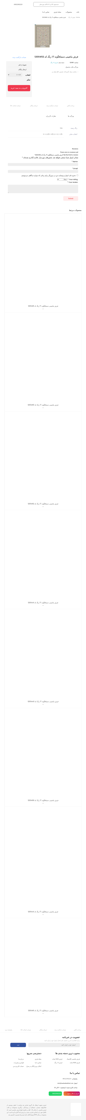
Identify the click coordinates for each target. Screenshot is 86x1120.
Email (75, 168)
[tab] (72, 116)
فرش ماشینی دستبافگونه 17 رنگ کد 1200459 (43, 800)
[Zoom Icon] (52, 47)
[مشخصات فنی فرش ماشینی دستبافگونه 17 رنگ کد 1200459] (43, 754)
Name (75, 161)
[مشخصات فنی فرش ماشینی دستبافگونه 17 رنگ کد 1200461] (43, 259)
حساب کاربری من (18, 1066)
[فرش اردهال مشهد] (74, 4)
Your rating (73, 179)
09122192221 (67, 1079)
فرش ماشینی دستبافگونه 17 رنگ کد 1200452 (43, 504)
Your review (72, 182)
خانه (77, 12)
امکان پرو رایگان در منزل (33, 1066)
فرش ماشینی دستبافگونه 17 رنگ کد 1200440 (43, 701)
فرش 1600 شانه (75, 1063)
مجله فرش (57, 12)
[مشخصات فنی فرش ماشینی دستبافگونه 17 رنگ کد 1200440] (43, 655)
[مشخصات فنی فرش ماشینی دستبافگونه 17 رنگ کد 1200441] (43, 556)
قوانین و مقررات (19, 1063)
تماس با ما (45, 12)
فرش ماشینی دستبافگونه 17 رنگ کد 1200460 (43, 405)
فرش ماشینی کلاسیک (73, 1059)
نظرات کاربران (51, 116)
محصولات (69, 12)
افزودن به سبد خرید (19, 88)
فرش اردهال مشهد (73, 1093)
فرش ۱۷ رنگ (71, 17)
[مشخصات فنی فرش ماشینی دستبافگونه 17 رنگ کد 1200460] (43, 358)
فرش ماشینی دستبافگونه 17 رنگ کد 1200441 (43, 603)
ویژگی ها (71, 116)
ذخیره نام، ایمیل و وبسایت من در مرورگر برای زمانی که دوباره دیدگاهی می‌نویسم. (48, 175)
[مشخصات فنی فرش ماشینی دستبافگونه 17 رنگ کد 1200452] (43, 457)
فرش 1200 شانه (57, 1059)
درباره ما (21, 1059)
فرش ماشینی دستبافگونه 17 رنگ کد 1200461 (43, 306)
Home (78, 17)
